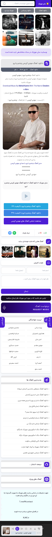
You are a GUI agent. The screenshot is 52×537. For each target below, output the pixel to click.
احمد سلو (38, 369)
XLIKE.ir (26, 517)
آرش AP (14, 357)
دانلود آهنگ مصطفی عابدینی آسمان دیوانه (32, 389)
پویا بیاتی (38, 327)
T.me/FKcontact (26, 502)
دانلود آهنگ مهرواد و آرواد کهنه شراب (34, 447)
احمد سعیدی (13, 363)
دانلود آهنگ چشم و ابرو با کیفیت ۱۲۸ (26, 206)
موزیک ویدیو (9, 10)
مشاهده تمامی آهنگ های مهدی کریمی (26, 221)
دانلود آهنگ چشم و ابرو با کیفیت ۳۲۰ (26, 213)
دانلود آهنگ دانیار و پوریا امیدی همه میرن (33, 400)
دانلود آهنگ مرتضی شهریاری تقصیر (35, 452)
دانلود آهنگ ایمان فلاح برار (38, 406)
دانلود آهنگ (43, 10)
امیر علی (38, 339)
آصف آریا (38, 363)
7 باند (38, 357)
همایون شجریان (38, 333)
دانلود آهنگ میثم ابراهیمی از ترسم (35, 418)
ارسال (26, 291)
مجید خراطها (13, 351)
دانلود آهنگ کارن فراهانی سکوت (36, 441)
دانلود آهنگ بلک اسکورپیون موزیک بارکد (33, 435)
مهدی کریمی (31, 79)
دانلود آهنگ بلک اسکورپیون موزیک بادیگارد (32, 429)
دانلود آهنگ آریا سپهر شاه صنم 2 (36, 412)
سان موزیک (43, 183)
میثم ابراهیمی (13, 333)
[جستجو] (4, 3)
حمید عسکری (13, 345)
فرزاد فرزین (38, 351)
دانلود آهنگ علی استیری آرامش (36, 394)
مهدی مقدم (38, 345)
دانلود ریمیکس (26, 10)
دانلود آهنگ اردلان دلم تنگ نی (37, 423)
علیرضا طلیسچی (14, 339)
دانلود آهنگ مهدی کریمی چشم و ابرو (28, 63)
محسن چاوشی (13, 327)
